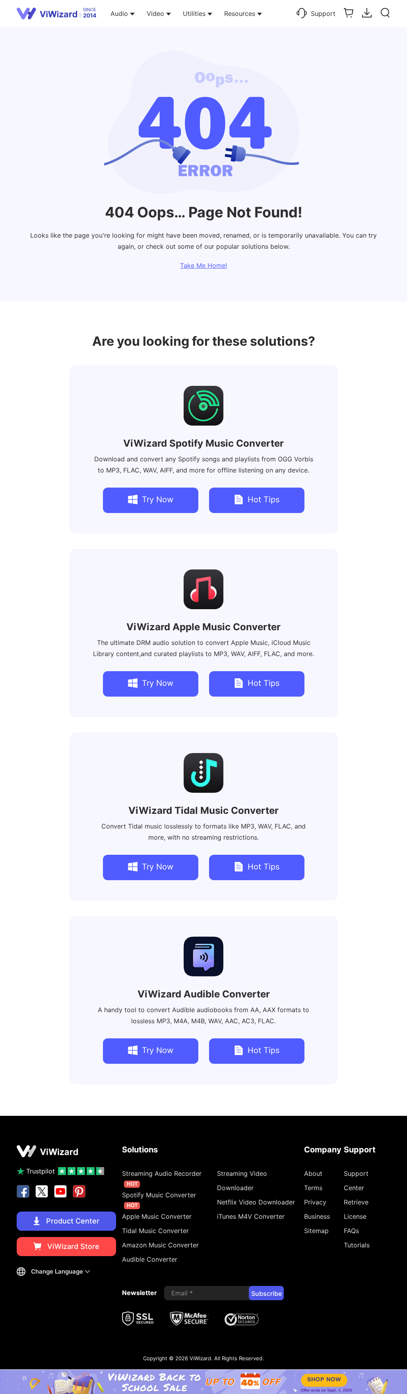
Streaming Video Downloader (242, 1180)
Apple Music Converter (203, 627)
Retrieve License (356, 1209)
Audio (119, 13)
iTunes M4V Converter (251, 1216)
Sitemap (316, 1231)
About (313, 1173)
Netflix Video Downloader (256, 1202)
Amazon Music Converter (160, 1245)
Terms (313, 1188)
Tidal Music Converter (203, 810)
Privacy (315, 1202)
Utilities (194, 13)
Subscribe (266, 1293)
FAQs (351, 1231)
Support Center (356, 1180)
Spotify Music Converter (203, 443)
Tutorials (357, 1245)
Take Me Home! (203, 265)
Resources (239, 13)
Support (323, 13)
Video (155, 13)
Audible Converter (204, 994)
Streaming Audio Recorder (162, 1178)
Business (317, 1216)
